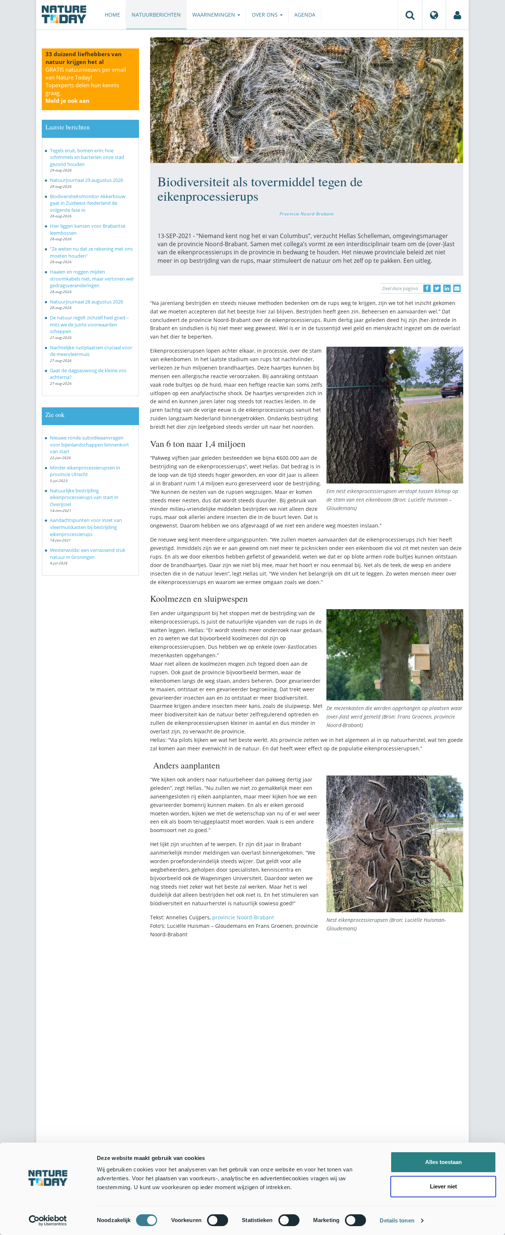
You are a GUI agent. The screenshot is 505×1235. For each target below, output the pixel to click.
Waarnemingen (214, 14)
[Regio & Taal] (434, 15)
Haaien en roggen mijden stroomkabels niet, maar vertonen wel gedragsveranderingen (91, 278)
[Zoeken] (410, 15)
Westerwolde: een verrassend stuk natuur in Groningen (87, 553)
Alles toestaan (443, 1162)
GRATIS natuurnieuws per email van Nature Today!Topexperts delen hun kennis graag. (85, 85)
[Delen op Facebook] (427, 288)
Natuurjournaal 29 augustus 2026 (86, 180)
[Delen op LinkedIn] (447, 288)
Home (112, 14)
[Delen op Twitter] (437, 288)
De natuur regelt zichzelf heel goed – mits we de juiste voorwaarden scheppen (89, 324)
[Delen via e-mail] (457, 288)
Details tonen (397, 1220)
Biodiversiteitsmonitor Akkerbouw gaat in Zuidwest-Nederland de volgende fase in (87, 203)
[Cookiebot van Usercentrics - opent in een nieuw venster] (48, 1220)
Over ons (265, 14)
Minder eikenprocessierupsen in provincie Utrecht (85, 471)
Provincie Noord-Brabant (306, 214)
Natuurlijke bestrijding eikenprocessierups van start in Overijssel (84, 497)
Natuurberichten (156, 14)
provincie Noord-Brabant (243, 917)
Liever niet (443, 1186)
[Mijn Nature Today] (457, 15)
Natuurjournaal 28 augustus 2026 (86, 301)
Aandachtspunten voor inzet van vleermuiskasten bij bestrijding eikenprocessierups (86, 527)
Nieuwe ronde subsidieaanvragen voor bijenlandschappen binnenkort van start (89, 444)
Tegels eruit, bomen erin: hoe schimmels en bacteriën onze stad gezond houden (87, 157)
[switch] (217, 1220)
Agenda (304, 14)
